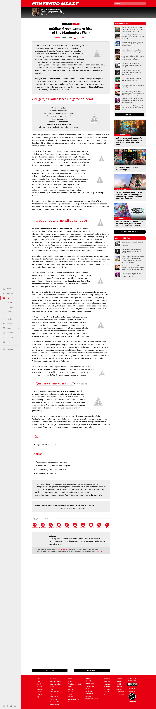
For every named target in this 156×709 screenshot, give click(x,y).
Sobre (119, 681)
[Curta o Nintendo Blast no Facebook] (4, 705)
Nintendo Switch (55, 684)
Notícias (39, 687)
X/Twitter (51, 528)
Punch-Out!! (89, 694)
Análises (39, 692)
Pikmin (70, 697)
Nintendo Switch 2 (56, 681)
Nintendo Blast (63, 549)
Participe (119, 684)
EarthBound (89, 691)
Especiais (40, 689)
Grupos (99, 528)
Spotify (75, 528)
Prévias (39, 694)
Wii (76, 24)
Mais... (106, 694)
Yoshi (70, 694)
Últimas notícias (122, 23)
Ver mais (129, 114)
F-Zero (70, 692)
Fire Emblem (89, 686)
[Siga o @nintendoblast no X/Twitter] (11, 705)
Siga (38, 697)
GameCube (53, 699)
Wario (87, 689)
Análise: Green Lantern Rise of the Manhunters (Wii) (71, 30)
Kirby (70, 687)
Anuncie (119, 689)
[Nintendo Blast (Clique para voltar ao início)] (55, 3)
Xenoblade (89, 696)
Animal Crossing (73, 699)
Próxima (91, 670)
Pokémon (88, 678)
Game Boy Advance (56, 702)
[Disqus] (71, 583)
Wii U (51, 689)
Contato (119, 687)
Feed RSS (107, 692)
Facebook (35, 528)
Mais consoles (54, 704)
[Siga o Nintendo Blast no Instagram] (7, 705)
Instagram (42, 528)
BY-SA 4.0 (99, 551)
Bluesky (91, 528)
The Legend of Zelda (75, 684)
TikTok (67, 528)
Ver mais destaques (129, 232)
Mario (70, 681)
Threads (83, 528)
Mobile (52, 687)
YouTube (58, 528)
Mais (107, 528)
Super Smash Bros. (91, 699)
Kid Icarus (71, 702)
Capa (38, 681)
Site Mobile (40, 684)
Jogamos (67, 24)
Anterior (50, 670)
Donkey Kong (89, 683)
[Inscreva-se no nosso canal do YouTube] (15, 705)
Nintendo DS (54, 697)
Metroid (88, 681)
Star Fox (71, 689)
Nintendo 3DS (54, 692)
